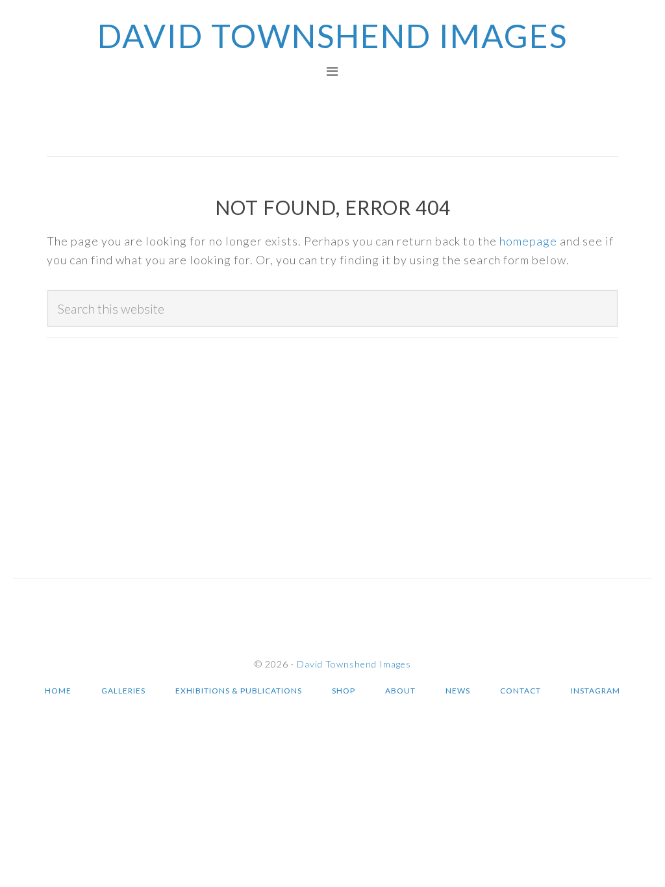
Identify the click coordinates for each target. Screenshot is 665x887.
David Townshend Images (332, 35)
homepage (528, 241)
